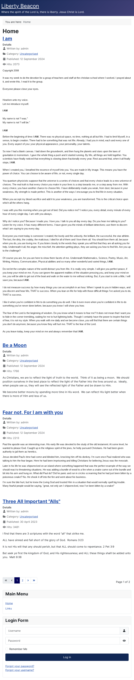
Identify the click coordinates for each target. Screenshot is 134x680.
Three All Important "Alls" (31, 501)
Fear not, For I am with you (33, 412)
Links (8, 608)
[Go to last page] (34, 580)
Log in (67, 657)
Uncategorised (29, 53)
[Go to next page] (28, 580)
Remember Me (18, 649)
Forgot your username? (19, 670)
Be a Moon (15, 345)
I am (7, 38)
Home (9, 603)
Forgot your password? (19, 666)
